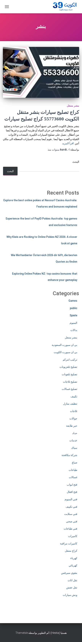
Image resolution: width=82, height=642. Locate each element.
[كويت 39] (64, 6)
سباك (74, 447)
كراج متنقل (71, 550)
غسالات (73, 477)
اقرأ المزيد (68, 143)
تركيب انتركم (70, 359)
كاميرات (72, 536)
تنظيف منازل (70, 403)
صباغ (74, 462)
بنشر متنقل (73, 105)
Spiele (73, 315)
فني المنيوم (71, 499)
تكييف (74, 396)
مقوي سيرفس (69, 572)
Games (72, 300)
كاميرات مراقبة (68, 543)
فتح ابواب (72, 484)
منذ (59, 149)
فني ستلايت (70, 513)
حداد (74, 433)
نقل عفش (71, 587)
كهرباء (73, 558)
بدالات (73, 330)
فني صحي (71, 521)
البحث (75, 161)
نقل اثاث (72, 580)
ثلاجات (73, 411)
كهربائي (73, 565)
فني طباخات (70, 528)
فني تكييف (71, 506)
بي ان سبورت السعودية (64, 344)
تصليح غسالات (69, 388)
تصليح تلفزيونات (68, 366)
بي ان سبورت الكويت (65, 352)
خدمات (73, 440)
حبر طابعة (71, 425)
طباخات (73, 469)
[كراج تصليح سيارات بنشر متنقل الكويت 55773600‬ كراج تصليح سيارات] (41, 72)
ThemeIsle (21, 632)
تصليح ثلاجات (70, 381)
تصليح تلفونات (69, 374)
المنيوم (73, 322)
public (73, 308)
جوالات (73, 418)
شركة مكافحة (69, 455)
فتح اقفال (72, 491)
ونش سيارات (70, 594)
